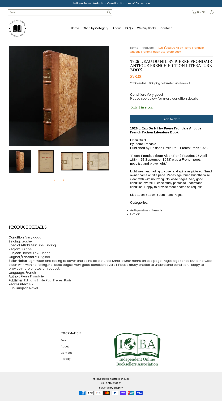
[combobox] (57, 12)
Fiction (135, 214)
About (65, 346)
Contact (66, 353)
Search (65, 340)
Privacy (66, 359)
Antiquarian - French (146, 210)
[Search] (109, 12)
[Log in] (211, 12)
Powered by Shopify (111, 387)
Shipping (154, 83)
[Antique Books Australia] (17, 28)
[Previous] (11, 96)
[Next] (107, 96)
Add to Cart (172, 119)
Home (134, 48)
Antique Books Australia (106, 379)
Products (148, 48)
